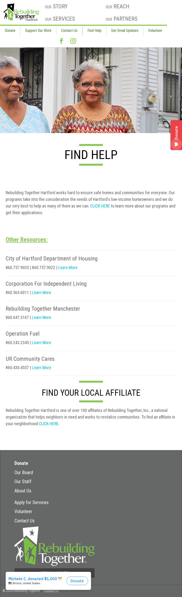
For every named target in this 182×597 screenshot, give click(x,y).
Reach (117, 6)
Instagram (73, 41)
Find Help (94, 30)
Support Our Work (38, 30)
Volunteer (155, 30)
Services (60, 18)
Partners (121, 18)
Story (56, 6)
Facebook (61, 41)
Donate (10, 30)
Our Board (23, 472)
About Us (22, 491)
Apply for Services (31, 502)
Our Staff (23, 481)
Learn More (67, 267)
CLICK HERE (100, 205)
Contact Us (69, 30)
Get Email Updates (124, 30)
